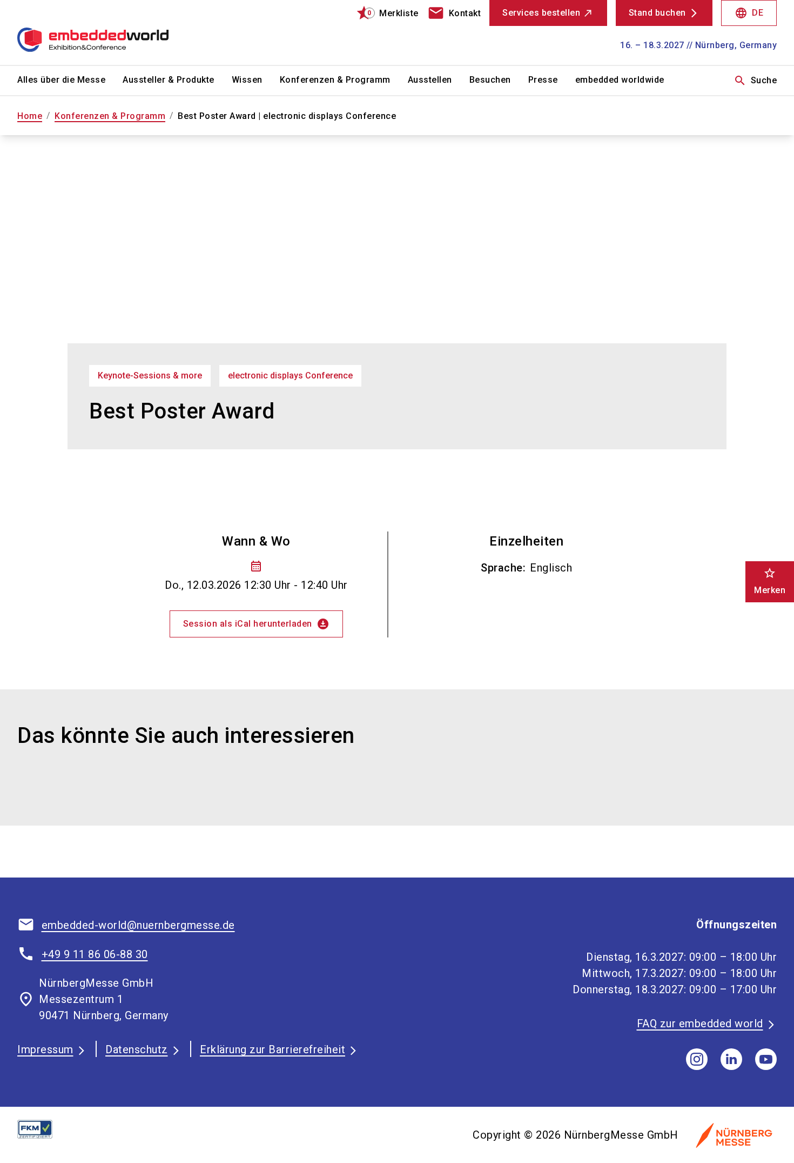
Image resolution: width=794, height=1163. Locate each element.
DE (749, 12)
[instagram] (697, 1059)
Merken (769, 581)
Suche (755, 80)
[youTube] (766, 1059)
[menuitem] (70, 80)
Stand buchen (657, 13)
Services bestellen (541, 13)
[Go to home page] (105, 32)
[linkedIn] (731, 1059)
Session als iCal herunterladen (256, 623)
